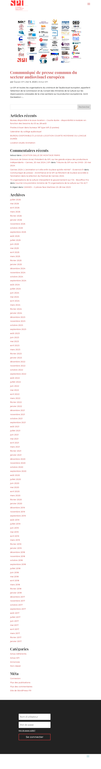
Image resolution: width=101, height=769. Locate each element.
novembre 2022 (17, 366)
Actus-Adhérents (18, 654)
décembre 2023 (17, 317)
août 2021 (14, 426)
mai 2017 (14, 625)
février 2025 (16, 260)
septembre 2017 (18, 609)
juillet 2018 (15, 568)
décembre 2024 (17, 268)
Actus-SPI (43, 82)
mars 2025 (15, 256)
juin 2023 (14, 337)
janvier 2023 (16, 358)
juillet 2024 (15, 289)
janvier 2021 (16, 455)
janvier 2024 (16, 313)
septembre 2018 (18, 564)
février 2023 (16, 353)
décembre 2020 (17, 459)
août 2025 (15, 236)
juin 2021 (14, 435)
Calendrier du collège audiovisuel (25, 131)
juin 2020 (14, 483)
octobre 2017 (16, 605)
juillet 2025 (15, 240)
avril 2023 (14, 345)
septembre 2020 (18, 471)
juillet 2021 (15, 430)
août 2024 (15, 284)
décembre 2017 (17, 597)
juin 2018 (14, 572)
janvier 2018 (16, 593)
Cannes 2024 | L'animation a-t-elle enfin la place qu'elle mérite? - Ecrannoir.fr (47, 169)
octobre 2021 (16, 418)
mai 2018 (14, 576)
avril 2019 (14, 536)
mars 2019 (15, 540)
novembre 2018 (17, 556)
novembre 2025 (17, 224)
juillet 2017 (15, 617)
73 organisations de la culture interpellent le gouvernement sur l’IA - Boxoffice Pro (49, 180)
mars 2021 (15, 447)
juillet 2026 (15, 199)
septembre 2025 (18, 232)
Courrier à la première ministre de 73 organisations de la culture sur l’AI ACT (51, 183)
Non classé (15, 666)
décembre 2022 (17, 361)
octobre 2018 (16, 560)
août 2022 (15, 378)
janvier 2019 (16, 548)
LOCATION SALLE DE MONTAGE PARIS (41, 155)
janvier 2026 (16, 220)
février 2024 (16, 309)
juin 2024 (14, 293)
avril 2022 (14, 394)
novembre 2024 (17, 272)
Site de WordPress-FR (20, 690)
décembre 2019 (17, 507)
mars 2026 (15, 212)
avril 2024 (14, 301)
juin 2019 (14, 528)
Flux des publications (20, 682)
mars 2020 (15, 495)
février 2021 (15, 451)
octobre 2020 (16, 467)
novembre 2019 (17, 512)
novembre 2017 (17, 601)
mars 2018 (15, 584)
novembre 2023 (17, 321)
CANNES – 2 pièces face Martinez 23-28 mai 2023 (47, 187)
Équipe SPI (19, 82)
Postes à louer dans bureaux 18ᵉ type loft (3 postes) (34, 127)
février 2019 (15, 544)
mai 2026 (14, 203)
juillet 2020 (15, 479)
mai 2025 (14, 248)
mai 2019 (14, 532)
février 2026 (16, 216)
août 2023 (15, 333)
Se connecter (34, 736)
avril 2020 (15, 491)
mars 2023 (15, 349)
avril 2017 (14, 629)
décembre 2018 (17, 552)
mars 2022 (15, 398)
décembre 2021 (17, 410)
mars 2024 (15, 305)
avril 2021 (14, 443)
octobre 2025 (16, 228)
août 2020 (15, 475)
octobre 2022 (16, 370)
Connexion (15, 678)
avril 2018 (14, 580)
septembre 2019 (18, 516)
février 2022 (16, 402)
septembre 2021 (18, 422)
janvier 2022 (16, 406)
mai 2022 (14, 390)
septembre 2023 (18, 329)
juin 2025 (14, 244)
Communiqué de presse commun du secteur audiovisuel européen (43, 74)
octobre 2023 (16, 325)
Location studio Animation (22, 143)
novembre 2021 (17, 414)
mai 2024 (14, 297)
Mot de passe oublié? (27, 731)
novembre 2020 (18, 463)
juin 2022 (14, 386)
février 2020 (16, 499)
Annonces (15, 662)
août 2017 (14, 613)
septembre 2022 (18, 374)
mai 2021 (14, 439)
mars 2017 (15, 633)
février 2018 (15, 589)
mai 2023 (14, 341)
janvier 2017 (16, 641)
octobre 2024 (16, 276)
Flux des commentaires (21, 686)
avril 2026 (14, 207)
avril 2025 (14, 252)
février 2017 (15, 637)
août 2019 (14, 520)
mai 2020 (14, 487)
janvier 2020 (16, 503)
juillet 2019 (15, 524)
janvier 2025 (16, 264)
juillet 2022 (15, 382)
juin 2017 (14, 621)
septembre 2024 (18, 280)
